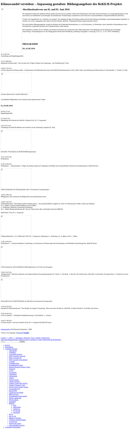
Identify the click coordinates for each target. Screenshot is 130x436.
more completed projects (17, 425)
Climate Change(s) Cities (17, 385)
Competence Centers (35, 340)
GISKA (11, 378)
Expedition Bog (14, 363)
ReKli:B (11, 403)
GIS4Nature (13, 374)
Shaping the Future (15, 423)
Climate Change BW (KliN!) (18, 383)
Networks (27, 338)
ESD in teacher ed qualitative (18, 360)
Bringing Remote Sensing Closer (19, 367)
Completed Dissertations (13, 427)
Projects (7, 345)
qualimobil (12, 402)
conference (16, 409)
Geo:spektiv (13, 372)
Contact (3, 338)
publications (17, 407)
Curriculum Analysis (15, 354)
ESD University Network (17, 356)
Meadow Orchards (15, 418)
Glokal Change (14, 380)
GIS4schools (13, 376)
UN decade (16, 411)
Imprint (38, 338)
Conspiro (12, 361)
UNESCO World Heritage (17, 420)
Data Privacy (46, 338)
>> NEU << (11, 338)
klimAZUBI (13, 391)
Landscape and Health (16, 392)
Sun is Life (12, 416)
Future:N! (12, 369)
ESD (16, 340)
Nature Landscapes (15, 398)
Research (11, 340)
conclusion (16, 412)
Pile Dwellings (13, 400)
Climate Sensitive (14, 381)
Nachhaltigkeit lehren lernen (18, 396)
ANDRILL (12, 352)
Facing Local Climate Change (18, 387)
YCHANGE (13, 422)
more (14, 405)
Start (2, 340)
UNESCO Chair (23, 340)
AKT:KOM (13, 351)
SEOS (11, 414)
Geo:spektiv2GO (14, 389)
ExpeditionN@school (16, 365)
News (33, 338)
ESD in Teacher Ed (15, 358)
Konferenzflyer (6, 329)
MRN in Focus (14, 394)
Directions (19, 338)
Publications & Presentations (52, 340)
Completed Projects (11, 349)
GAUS (11, 371)
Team (6, 340)
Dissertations (9, 347)
